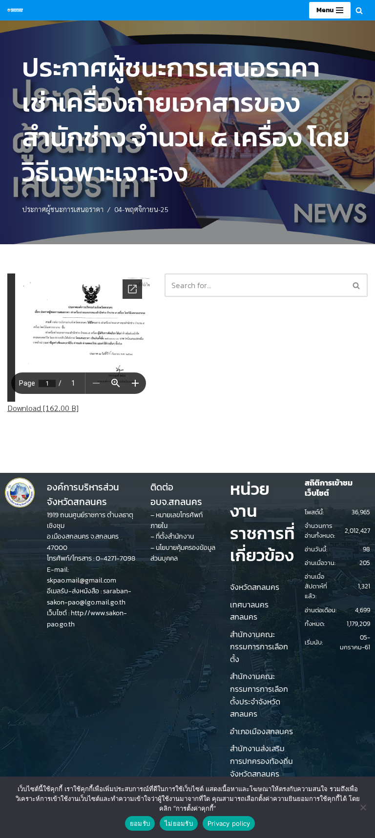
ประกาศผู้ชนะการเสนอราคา (63, 209)
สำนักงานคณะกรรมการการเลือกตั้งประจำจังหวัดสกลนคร (259, 695)
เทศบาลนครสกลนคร (249, 611)
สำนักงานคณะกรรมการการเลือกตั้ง (259, 646)
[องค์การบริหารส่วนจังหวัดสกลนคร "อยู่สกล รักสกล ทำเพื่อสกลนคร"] (15, 10)
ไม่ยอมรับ (179, 823)
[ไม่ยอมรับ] (363, 807)
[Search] (359, 10)
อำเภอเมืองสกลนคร (261, 731)
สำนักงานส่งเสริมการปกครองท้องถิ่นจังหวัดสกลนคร (261, 760)
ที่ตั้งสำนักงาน (175, 536)
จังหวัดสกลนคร (254, 587)
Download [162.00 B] (43, 408)
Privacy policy (229, 823)
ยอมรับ (140, 823)
